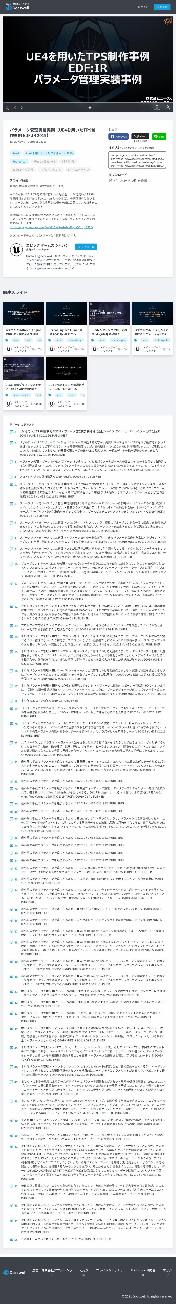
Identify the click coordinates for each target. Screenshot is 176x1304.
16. (16, 671)
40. (16, 976)
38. (16, 942)
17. (16, 686)
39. (16, 961)
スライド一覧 (86, 247)
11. (16, 583)
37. (16, 931)
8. (15, 538)
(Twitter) (142, 136)
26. (16, 811)
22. (16, 762)
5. (15, 485)
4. (15, 477)
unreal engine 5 (21, 394)
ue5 (28, 340)
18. (16, 701)
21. (16, 743)
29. (16, 846)
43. (16, 1013)
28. (16, 838)
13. (16, 626)
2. (15, 443)
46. (16, 1067)
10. (16, 564)
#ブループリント (50, 169)
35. (16, 909)
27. (16, 819)
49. (16, 1120)
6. (15, 504)
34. (16, 890)
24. (16, 789)
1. (15, 432)
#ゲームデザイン (78, 169)
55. (16, 1240)
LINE (161, 136)
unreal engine (118, 340)
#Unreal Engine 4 (44, 161)
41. (16, 992)
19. (16, 709)
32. (16, 868)
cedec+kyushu (162, 340)
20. (16, 724)
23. (16, 781)
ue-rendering (75, 340)
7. (15, 523)
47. (16, 1082)
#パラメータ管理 (22, 169)
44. (16, 1029)
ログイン (143, 7)
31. (16, 861)
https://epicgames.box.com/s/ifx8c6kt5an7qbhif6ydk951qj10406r (51, 227)
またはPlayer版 (140, 140)
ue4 (16, 340)
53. (16, 1205)
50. (16, 1135)
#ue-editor (19, 161)
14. (16, 637)
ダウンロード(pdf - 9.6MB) (130, 180)
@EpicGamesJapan (37, 249)
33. (16, 879)
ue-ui (71, 394)
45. (16, 1048)
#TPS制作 (68, 161)
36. (16, 920)
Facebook (121, 136)
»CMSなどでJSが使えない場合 (138, 148)
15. (16, 652)
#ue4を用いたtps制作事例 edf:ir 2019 (49, 153)
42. (16, 1003)
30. (16, 853)
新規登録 (162, 7)
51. (16, 1146)
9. (15, 549)
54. (16, 1220)
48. (16, 1101)
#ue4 (15, 153)
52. (16, 1186)
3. (15, 462)
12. (16, 607)
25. (16, 804)
